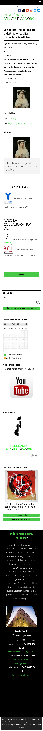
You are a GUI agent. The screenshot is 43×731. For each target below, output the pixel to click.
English (37, 7)
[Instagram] (31, 10)
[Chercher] (38, 302)
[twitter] (23, 10)
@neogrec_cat (16, 118)
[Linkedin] (38, 10)
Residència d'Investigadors (25, 239)
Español (24, 7)
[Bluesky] (35, 10)
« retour (21, 274)
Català (18, 7)
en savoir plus (21, 515)
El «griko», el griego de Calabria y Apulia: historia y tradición (22, 166)
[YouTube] (27, 10)
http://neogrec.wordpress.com (20, 123)
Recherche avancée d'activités (21, 308)
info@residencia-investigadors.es (21, 651)
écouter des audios (21, 519)
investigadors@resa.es (21, 675)
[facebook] (19, 10)
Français (31, 7)
